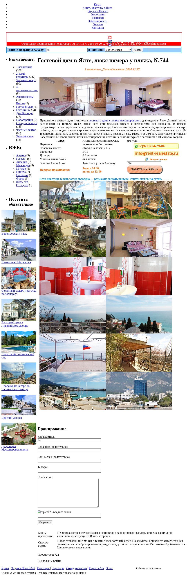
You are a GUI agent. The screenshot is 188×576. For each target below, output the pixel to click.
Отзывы (98, 24)
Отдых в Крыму (98, 11)
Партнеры (58, 568)
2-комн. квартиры (22, 75)
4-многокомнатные (27, 88)
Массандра (23, 165)
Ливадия (21, 162)
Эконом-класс (25, 136)
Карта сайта (96, 568)
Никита (21, 171)
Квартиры (43, 568)
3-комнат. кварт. (26, 80)
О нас (109, 568)
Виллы (20, 103)
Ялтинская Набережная (16, 262)
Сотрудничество (76, 568)
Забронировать (97, 21)
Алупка (21, 155)
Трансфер (98, 17)
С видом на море (26, 123)
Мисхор (21, 168)
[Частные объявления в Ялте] (72, 114)
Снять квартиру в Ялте (97, 7)
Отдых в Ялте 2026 (23, 568)
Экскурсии (98, 14)
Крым (97, 4)
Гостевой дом (24, 106)
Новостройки (24, 119)
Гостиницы (23, 110)
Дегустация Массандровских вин (14, 448)
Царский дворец (11, 417)
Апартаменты (24, 96)
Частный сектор (26, 129)
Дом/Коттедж (24, 113)
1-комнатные (24, 67)
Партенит (22, 175)
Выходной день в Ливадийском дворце (14, 324)
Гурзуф (20, 158)
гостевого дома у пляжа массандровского (115, 120)
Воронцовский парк (14, 233)
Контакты (98, 27)
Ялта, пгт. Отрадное (22, 183)
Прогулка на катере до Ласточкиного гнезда (15, 387)
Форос (20, 178)
